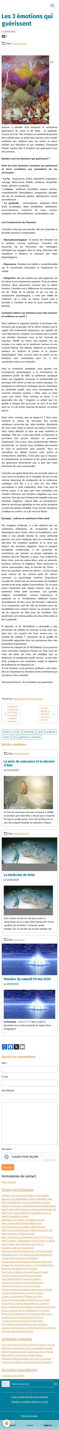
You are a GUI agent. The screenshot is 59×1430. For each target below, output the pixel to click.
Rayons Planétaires (42, 1362)
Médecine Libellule (11, 1358)
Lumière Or (22, 1292)
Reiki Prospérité (9, 1230)
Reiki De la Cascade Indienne (16, 1205)
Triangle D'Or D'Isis (34, 1317)
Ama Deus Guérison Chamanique (17, 1247)
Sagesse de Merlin (29, 1313)
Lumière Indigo (9, 1292)
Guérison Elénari (30, 1344)
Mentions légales (29, 1415)
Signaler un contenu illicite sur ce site (29, 1401)
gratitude (50, 731)
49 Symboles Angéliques (14, 1324)
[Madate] (29, 1425)
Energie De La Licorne (31, 1265)
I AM (32, 1282)
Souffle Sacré (44, 1313)
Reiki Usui (6, 1244)
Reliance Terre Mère (39, 1310)
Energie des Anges (11, 1265)
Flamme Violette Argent (13, 1275)
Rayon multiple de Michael (15, 1306)
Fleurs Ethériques (10, 1279)
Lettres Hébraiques (11, 1286)
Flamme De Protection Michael (17, 1272)
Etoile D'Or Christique (27, 1268)
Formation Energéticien (13, 1375)
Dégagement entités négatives (17, 1261)
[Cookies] (6, 1423)
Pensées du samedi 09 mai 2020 (27, 979)
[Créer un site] (11, 1425)
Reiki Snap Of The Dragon (40, 1237)
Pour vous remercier (12, 1344)
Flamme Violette (40, 1272)
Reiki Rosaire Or (24, 1230)
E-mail (5, 1076)
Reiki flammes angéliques (28, 1209)
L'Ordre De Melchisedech (14, 1289)
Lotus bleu (31, 1289)
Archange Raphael (11, 1327)
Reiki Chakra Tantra (32, 1198)
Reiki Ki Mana (8, 1216)
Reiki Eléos (50, 1205)
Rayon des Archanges (37, 1324)
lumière (7, 731)
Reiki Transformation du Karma (40, 1240)
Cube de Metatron (29, 1258)
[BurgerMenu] (52, 5)
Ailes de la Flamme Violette (15, 1251)
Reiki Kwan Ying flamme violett (17, 1219)
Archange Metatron (29, 1327)
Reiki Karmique (29, 1212)
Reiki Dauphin (45, 1348)
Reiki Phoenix (38, 1226)
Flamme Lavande (33, 1275)
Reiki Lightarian (9, 1223)
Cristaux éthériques (11, 1258)
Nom (4, 1062)
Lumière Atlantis (44, 1289)
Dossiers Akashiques (42, 1261)
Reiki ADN (6, 1355)
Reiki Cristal (7, 1202)
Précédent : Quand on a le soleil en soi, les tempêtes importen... (13, 714)
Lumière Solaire (35, 1292)
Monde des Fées (34, 1296)
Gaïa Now (15, 1355)
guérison (23, 736)
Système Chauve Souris (13, 1317)
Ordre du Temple (41, 1299)
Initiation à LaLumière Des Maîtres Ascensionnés (25, 1195)
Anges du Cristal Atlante (40, 1251)
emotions (35, 736)
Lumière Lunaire (10, 1296)
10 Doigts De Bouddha (32, 1320)
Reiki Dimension (37, 1205)
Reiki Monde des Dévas (13, 1226)
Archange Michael (47, 1327)
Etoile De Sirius (9, 1268)
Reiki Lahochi (38, 1219)
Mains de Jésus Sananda (27, 1348)
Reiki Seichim (28, 1233)
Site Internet (8, 1090)
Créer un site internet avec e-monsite (29, 1396)
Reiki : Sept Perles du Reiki (14, 1237)
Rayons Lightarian (40, 1303)
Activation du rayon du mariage (36, 1358)
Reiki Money (36, 1223)
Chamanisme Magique (41, 1254)
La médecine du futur (19, 875)
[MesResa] (48, 1425)
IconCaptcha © (50, 1160)
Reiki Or (28, 1226)
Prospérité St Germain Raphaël (17, 1303)
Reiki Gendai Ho (48, 1209)
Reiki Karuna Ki (44, 1212)
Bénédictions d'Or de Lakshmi (16, 1254)
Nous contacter (9, 1182)
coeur (17, 731)
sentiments (28, 731)
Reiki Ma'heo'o (23, 1223)
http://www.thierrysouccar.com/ (28, 698)
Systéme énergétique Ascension (17, 1362)
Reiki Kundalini (21, 1216)
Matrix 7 (22, 1296)
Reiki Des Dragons (41, 1202)
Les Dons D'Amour (44, 1351)
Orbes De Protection (12, 1299)
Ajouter (8, 1167)
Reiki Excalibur (9, 1209)
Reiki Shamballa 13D (12, 1233)
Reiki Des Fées (9, 1348)
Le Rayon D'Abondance (31, 1355)
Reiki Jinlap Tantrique (12, 1212)
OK (55, 1384)
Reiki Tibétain (18, 1240)
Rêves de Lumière (11, 1313)
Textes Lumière (19, 43)
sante (40, 731)
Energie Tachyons (46, 1344)
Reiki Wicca (16, 1244)
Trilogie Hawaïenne (11, 1320)
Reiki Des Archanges (22, 1202)
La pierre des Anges (30, 1286)
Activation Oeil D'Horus (32, 1244)
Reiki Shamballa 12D (42, 1230)
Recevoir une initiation (12, 1198)
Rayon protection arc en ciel (15, 1310)
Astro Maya (19, 939)
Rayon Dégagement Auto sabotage (19, 1351)
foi (14, 736)
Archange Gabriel (10, 1331)
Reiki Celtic (47, 1198)
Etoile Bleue (48, 1265)
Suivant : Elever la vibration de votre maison (45, 714)
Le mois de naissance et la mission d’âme (29, 763)
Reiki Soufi (7, 1240)
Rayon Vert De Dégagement (41, 1306)
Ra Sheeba (27, 1299)
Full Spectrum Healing (29, 1279)
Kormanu (38, 1282)
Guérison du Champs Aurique (16, 1282)
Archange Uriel (26, 1331)
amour (6, 736)
